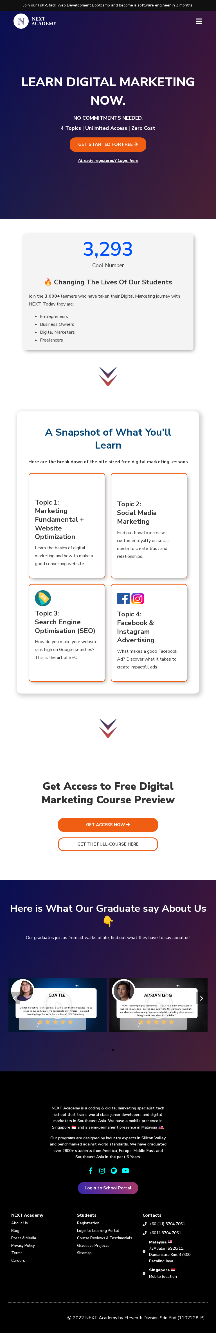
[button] (108, 144)
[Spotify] (114, 1170)
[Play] (57, 1005)
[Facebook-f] (90, 1170)
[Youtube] (125, 1170)
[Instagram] (102, 1170)
